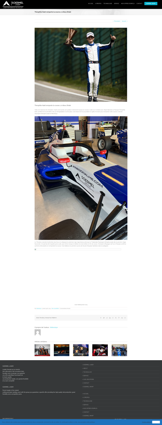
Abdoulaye (38, 308)
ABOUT (85, 368)
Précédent (117, 21)
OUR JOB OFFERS (88, 379)
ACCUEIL (86, 393)
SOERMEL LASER (88, 364)
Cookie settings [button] (146, 422)
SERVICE (85, 375)
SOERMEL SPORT (88, 386)
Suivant (124, 21)
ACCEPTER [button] (156, 422)
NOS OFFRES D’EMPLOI (90, 408)
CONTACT (86, 383)
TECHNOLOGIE (87, 401)
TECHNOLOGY (87, 372)
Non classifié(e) (55, 308)
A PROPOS (86, 397)
